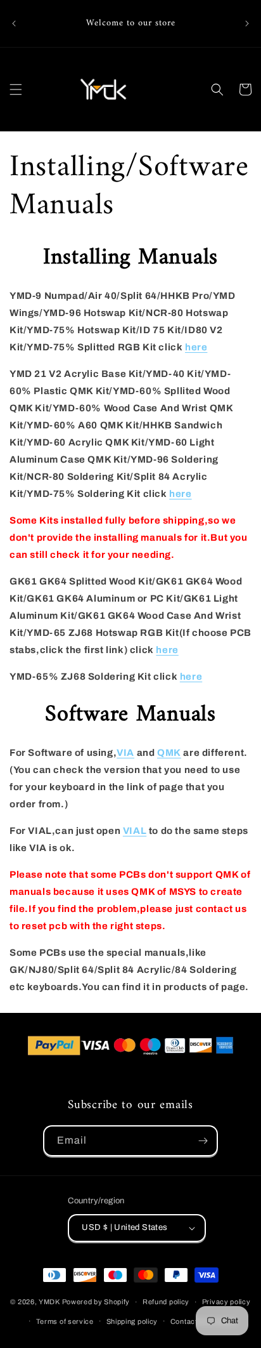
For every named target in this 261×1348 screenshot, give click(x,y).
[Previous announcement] (14, 23)
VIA (125, 753)
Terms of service (65, 1321)
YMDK (49, 1301)
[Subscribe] (203, 1140)
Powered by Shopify (96, 1301)
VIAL (134, 831)
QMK (169, 753)
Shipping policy (132, 1321)
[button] (16, 89)
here (196, 347)
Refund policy (166, 1301)
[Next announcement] (247, 23)
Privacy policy (226, 1301)
